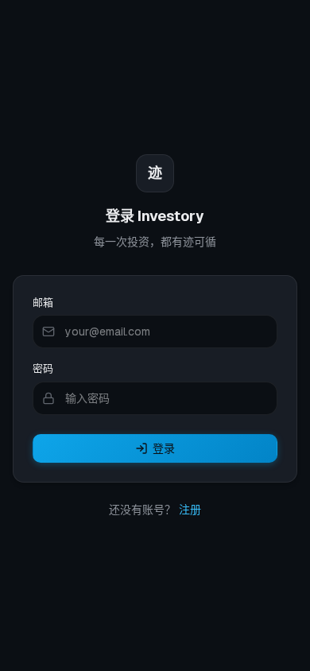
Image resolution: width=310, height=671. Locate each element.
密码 (43, 368)
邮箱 (43, 302)
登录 (164, 448)
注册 (190, 509)
